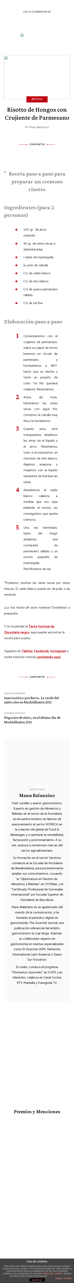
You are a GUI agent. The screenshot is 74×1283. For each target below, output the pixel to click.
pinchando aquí (48, 657)
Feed (37, 1239)
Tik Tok (46, 1235)
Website (25, 991)
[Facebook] (23, 153)
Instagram (58, 651)
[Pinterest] (41, 153)
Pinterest (55, 1235)
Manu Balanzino (39, 127)
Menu (68, 28)
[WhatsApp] (50, 153)
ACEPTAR (37, 1280)
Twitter (27, 651)
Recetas (37, 99)
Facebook (41, 651)
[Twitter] (32, 153)
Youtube (37, 1235)
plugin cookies (64, 1278)
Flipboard (64, 1235)
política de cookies (52, 1273)
